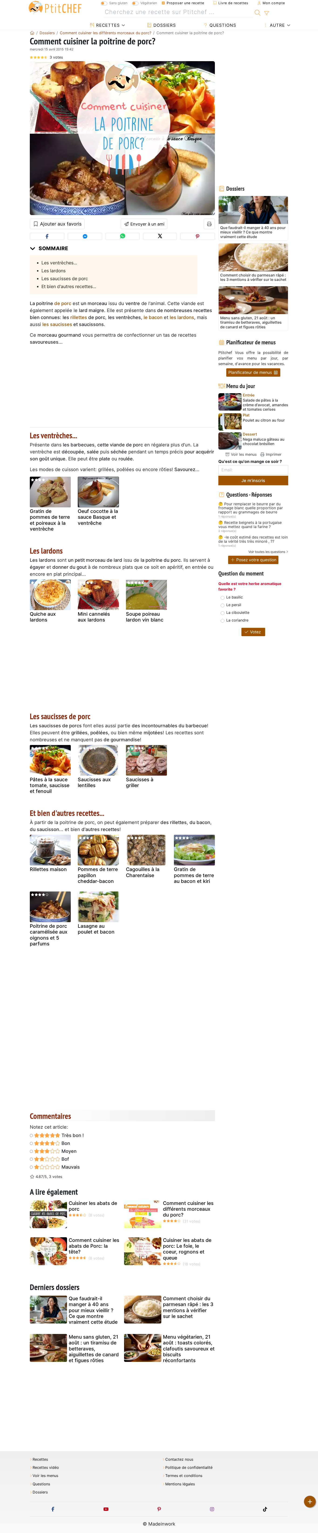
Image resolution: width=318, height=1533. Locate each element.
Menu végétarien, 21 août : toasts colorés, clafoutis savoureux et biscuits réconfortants (189, 1348)
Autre (276, 25)
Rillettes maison (48, 869)
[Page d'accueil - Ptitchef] (32, 32)
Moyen (68, 1151)
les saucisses (57, 324)
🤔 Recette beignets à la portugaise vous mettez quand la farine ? (250, 525)
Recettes (107, 25)
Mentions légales (180, 1484)
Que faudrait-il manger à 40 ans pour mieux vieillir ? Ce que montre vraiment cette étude (93, 1310)
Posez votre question (255, 559)
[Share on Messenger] (85, 236)
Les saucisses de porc (64, 278)
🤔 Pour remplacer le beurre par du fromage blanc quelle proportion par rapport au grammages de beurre (250, 508)
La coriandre (237, 620)
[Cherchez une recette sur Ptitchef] (257, 12)
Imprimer (273, 454)
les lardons (182, 317)
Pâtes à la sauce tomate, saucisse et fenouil (49, 785)
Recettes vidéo (46, 1467)
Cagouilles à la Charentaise (142, 872)
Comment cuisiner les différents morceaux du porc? (188, 1209)
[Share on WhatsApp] (122, 236)
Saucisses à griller (139, 782)
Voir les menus (243, 454)
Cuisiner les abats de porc (93, 1206)
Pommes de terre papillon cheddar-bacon (98, 875)
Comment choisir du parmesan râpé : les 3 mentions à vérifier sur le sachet (188, 1307)
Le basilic (234, 597)
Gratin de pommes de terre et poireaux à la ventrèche (50, 520)
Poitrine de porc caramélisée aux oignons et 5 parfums (49, 935)
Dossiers (164, 25)
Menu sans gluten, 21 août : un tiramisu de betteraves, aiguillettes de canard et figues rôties (94, 1348)
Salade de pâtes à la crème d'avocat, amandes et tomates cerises (265, 404)
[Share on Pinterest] (197, 236)
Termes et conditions (183, 1475)
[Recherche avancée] (266, 13)
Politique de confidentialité (189, 1467)
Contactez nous (179, 1459)
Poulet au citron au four (264, 420)
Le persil (233, 604)
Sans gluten (118, 3)
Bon (65, 1143)
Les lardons (53, 270)
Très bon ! (72, 1135)
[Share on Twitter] (160, 236)
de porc (62, 303)
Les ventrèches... (59, 263)
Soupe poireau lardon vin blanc (144, 617)
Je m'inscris (253, 480)
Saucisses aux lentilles (94, 782)
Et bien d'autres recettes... (68, 286)
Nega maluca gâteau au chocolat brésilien (263, 441)
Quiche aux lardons (43, 617)
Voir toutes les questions (266, 552)
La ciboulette (237, 612)
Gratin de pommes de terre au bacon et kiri (194, 875)
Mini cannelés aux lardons (94, 617)
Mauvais (70, 1167)
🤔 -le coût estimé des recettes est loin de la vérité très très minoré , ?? (253, 539)
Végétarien (148, 3)
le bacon (153, 317)
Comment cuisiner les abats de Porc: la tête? (94, 1246)
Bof (64, 1159)
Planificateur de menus (250, 372)
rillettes (78, 317)
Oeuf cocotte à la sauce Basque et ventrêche (98, 517)
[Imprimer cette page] (209, 224)
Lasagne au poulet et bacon (96, 929)
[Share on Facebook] (47, 236)
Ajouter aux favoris (60, 224)
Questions (222, 25)
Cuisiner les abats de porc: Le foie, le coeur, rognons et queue (187, 1249)
